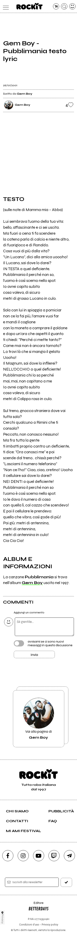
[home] (29, 6)
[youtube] (38, 855)
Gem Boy (32, 582)
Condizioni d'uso (29, 924)
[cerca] (64, 6)
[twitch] (54, 855)
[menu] (5, 6)
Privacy (2, 919)
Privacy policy (50, 924)
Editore (36, 904)
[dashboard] (72, 6)
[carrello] (56, 6)
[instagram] (23, 855)
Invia (34, 654)
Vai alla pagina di (38, 734)
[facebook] (7, 855)
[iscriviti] (66, 882)
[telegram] (69, 855)
